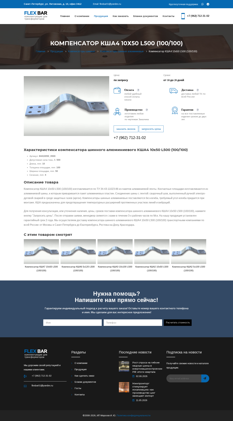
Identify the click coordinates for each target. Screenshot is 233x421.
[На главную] (36, 15)
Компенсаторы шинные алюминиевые (122, 51)
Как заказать (121, 16)
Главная (65, 16)
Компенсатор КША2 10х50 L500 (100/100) (151, 268)
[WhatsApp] (202, 4)
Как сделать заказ (84, 375)
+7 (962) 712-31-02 (198, 16)
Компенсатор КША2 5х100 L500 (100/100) (188, 268)
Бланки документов (145, 16)
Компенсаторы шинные (82, 51)
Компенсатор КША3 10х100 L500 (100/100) (115, 268)
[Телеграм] (208, 4)
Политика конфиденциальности (133, 415)
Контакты (168, 16)
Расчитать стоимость (178, 322)
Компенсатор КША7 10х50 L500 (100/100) (41, 268)
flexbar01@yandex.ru (110, 4)
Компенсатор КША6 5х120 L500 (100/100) (78, 268)
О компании (81, 16)
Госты (77, 388)
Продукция (101, 16)
